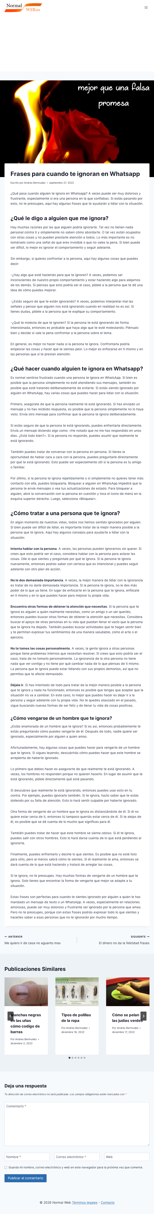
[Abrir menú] (146, 7)
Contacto (108, 1202)
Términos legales (84, 1202)
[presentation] (26, 991)
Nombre (13, 1157)
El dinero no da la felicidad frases (124, 940)
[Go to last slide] (11, 1016)
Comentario (16, 1106)
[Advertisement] (77, 43)
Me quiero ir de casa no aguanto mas (33, 940)
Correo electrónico (71, 1157)
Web (109, 1157)
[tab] (69, 1058)
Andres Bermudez (26, 1039)
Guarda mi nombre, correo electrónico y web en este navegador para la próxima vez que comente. (76, 1167)
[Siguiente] (143, 1016)
